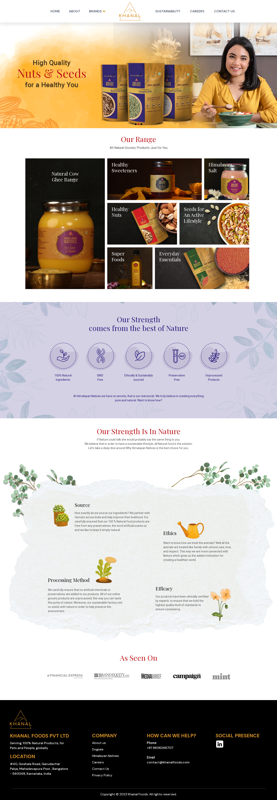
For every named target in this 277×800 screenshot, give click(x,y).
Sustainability (167, 11)
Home (55, 11)
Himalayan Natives (105, 756)
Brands (96, 11)
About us (99, 743)
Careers (197, 11)
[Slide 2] (138, 124)
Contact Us (224, 11)
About (74, 11)
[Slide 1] (135, 124)
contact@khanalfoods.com (168, 762)
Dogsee (97, 749)
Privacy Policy (102, 775)
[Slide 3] (141, 124)
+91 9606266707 (160, 748)
